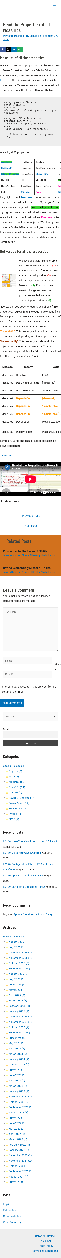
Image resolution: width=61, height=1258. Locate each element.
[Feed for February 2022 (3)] (31, 1144)
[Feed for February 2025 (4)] (31, 1005)
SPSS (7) (14, 819)
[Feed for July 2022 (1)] (26, 1117)
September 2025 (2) (21, 968)
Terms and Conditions (45, 1250)
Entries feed (10, 1210)
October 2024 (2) (19, 1027)
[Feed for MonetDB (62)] (26, 781)
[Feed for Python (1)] (22, 813)
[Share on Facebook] (3, 49)
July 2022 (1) (17, 1117)
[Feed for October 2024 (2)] (30, 1027)
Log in (6, 1204)
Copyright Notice (45, 1235)
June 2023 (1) (17, 1075)
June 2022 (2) (17, 1123)
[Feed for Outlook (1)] (23, 792)
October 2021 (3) (19, 1165)
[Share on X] (8, 49)
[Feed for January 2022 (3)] (30, 1149)
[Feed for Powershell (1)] (27, 808)
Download (7, 455)
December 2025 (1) (20, 952)
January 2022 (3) (19, 1149)
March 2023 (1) (18, 1085)
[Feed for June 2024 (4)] (26, 1037)
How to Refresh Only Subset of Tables (27, 568)
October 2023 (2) (19, 1064)
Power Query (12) (19, 803)
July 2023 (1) (17, 1069)
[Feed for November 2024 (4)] (33, 1021)
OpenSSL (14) (17, 787)
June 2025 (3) (17, 984)
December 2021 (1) (20, 1155)
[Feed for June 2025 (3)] (26, 984)
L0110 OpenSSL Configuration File (23, 875)
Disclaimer (45, 1240)
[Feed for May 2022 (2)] (26, 1128)
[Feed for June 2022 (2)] (26, 1123)
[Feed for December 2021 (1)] (33, 1155)
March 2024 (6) (18, 1053)
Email (6, 729)
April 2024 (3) (17, 1048)
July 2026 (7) (17, 947)
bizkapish (8, 5)
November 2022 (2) (20, 1096)
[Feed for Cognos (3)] (23, 771)
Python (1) (15, 813)
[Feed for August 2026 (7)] (29, 941)
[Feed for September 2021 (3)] (34, 1171)
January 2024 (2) (19, 1059)
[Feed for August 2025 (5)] (29, 973)
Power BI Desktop (13, 35)
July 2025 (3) (17, 979)
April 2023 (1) (17, 1080)
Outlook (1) (15, 792)
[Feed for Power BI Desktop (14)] (36, 797)
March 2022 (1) (18, 1139)
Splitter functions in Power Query (33, 914)
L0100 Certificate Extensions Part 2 (24, 886)
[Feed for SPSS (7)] (20, 819)
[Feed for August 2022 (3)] (29, 1112)
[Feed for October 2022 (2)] (30, 1101)
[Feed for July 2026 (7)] (26, 947)
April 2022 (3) (17, 1133)
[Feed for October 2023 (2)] (30, 1064)
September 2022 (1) (21, 1107)
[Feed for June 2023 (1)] (26, 1075)
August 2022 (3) (18, 1112)
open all (7, 765)
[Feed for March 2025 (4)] (28, 1000)
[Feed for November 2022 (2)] (33, 1096)
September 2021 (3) (21, 1171)
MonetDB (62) (17, 781)
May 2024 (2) (17, 1043)
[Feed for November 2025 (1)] (33, 957)
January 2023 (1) (19, 1091)
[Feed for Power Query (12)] (30, 803)
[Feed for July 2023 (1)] (26, 1069)
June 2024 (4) (17, 1037)
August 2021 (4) (18, 1176)
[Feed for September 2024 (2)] (34, 1032)
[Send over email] (20, 49)
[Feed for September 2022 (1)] (34, 1107)
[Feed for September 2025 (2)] (34, 968)
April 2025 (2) (17, 995)
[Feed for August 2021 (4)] (29, 1176)
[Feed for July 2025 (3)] (26, 979)
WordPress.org (12, 1222)
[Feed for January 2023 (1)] (30, 1091)
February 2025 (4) (19, 1005)
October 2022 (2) (19, 1101)
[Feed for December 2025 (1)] (33, 952)
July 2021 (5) (17, 1181)
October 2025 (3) (19, 963)
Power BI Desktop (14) (22, 797)
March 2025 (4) (18, 1000)
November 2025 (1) (20, 957)
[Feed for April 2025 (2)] (26, 995)
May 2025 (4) (17, 989)
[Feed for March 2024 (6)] (28, 1053)
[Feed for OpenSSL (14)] (26, 787)
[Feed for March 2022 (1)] (28, 1139)
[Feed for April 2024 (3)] (26, 1048)
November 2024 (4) (20, 1021)
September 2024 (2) (21, 1032)
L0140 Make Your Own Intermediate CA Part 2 (30, 841)
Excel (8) (14, 776)
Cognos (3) (15, 771)
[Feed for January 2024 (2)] (30, 1059)
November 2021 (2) (20, 1160)
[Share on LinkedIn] (14, 49)
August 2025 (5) (18, 973)
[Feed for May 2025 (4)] (26, 989)
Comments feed (12, 1216)
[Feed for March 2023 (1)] (28, 1085)
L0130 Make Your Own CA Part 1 (22, 852)
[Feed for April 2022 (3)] (26, 1133)
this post (5, 80)
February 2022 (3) (19, 1144)
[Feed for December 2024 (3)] (33, 1016)
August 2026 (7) (18, 941)
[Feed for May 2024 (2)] (26, 1043)
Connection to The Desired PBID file (25, 551)
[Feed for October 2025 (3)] (30, 963)
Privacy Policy (45, 1245)
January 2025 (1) (19, 1011)
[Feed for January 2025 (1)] (30, 1011)
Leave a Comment (12, 555)
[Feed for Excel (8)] (20, 776)
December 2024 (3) (20, 1016)
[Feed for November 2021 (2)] (33, 1160)
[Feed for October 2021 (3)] (30, 1165)
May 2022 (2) (17, 1128)
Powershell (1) (17, 808)
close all (19, 765)
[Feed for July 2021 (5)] (26, 1181)
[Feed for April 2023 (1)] (26, 1080)
